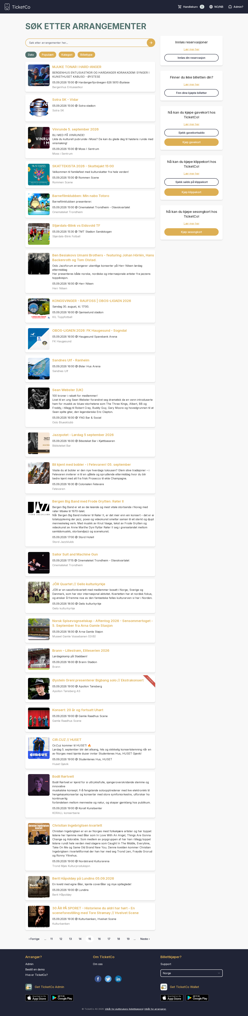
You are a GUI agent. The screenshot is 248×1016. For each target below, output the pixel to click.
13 (70, 939)
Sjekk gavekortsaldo (191, 132)
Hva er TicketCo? (36, 975)
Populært (47, 54)
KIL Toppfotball (62, 317)
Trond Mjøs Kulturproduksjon (71, 866)
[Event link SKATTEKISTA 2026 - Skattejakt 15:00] (37, 174)
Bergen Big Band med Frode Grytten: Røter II (88, 501)
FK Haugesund (61, 341)
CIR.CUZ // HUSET (66, 740)
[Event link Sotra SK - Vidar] (37, 108)
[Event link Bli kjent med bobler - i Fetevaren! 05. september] (37, 472)
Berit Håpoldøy (62, 894)
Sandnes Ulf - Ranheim (70, 360)
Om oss (98, 964)
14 (80, 939)
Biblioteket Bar (61, 445)
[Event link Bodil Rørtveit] (37, 784)
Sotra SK (58, 110)
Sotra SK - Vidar (65, 100)
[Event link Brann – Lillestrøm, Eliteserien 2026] (37, 658)
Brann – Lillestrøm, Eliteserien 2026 (80, 651)
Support (165, 964)
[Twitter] (108, 978)
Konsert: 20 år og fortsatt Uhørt (77, 710)
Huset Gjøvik (60, 764)
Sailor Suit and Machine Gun (75, 554)
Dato (31, 54)
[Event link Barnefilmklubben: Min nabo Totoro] (37, 204)
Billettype (86, 54)
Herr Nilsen (59, 288)
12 (60, 939)
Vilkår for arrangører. (155, 1009)
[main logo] (17, 7)
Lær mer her (191, 49)
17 (108, 939)
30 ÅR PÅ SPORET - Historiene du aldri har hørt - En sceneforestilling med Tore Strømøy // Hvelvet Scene (95, 910)
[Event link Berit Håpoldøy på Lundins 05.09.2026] (37, 886)
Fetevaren (58, 489)
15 (89, 939)
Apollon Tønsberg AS (66, 691)
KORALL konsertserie (66, 813)
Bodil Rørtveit (63, 776)
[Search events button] (151, 42)
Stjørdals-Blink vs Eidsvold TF (76, 225)
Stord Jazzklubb (63, 542)
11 (51, 939)
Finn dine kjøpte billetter (191, 93)
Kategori (66, 54)
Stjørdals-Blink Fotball (66, 236)
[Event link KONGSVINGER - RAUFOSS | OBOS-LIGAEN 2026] (37, 309)
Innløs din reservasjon (191, 57)
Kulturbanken (61, 923)
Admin (29, 964)
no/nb (218, 6)
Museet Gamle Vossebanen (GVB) (74, 636)
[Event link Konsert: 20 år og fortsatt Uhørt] (37, 718)
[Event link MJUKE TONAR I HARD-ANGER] (37, 75)
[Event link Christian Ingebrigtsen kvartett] (37, 833)
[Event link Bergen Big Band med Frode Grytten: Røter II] (37, 509)
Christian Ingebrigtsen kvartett (77, 825)
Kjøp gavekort (192, 142)
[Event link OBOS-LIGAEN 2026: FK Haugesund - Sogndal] (37, 338)
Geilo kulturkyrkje (63, 608)
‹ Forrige (34, 939)
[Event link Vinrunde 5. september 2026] (37, 137)
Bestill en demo (35, 969)
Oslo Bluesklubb (62, 422)
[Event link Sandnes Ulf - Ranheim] (37, 368)
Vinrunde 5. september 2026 (75, 129)
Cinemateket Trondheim (67, 212)
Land (163, 967)
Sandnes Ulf (60, 371)
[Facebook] (98, 978)
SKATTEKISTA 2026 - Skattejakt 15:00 (83, 166)
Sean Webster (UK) (67, 390)
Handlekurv (193, 6)
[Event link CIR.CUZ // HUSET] (37, 748)
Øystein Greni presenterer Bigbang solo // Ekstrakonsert (98, 680)
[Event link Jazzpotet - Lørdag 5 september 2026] (37, 443)
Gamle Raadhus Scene (66, 720)
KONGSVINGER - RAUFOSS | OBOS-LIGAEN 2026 (91, 301)
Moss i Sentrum (62, 153)
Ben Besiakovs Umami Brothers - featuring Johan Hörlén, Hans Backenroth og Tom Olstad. (103, 257)
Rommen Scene (62, 182)
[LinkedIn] (118, 978)
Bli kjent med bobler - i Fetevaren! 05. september (91, 465)
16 (99, 939)
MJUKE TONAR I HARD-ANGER (76, 67)
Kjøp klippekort (191, 192)
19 (128, 939)
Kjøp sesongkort (191, 232)
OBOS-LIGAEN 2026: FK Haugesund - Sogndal (89, 330)
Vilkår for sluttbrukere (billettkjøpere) (124, 1009)
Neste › (145, 939)
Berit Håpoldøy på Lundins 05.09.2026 (83, 878)
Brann (56, 666)
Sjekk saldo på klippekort (191, 182)
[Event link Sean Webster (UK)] (37, 398)
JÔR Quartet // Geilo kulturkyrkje (78, 584)
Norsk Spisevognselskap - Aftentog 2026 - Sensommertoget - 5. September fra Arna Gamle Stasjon (102, 623)
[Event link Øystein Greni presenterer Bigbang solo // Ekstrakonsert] (37, 688)
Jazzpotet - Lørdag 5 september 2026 (83, 435)
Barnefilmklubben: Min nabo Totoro (80, 196)
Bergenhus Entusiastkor (67, 87)
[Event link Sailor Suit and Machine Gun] (37, 562)
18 (118, 939)
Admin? (238, 6)
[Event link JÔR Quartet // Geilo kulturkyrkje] (37, 592)
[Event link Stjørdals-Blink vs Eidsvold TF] (37, 233)
